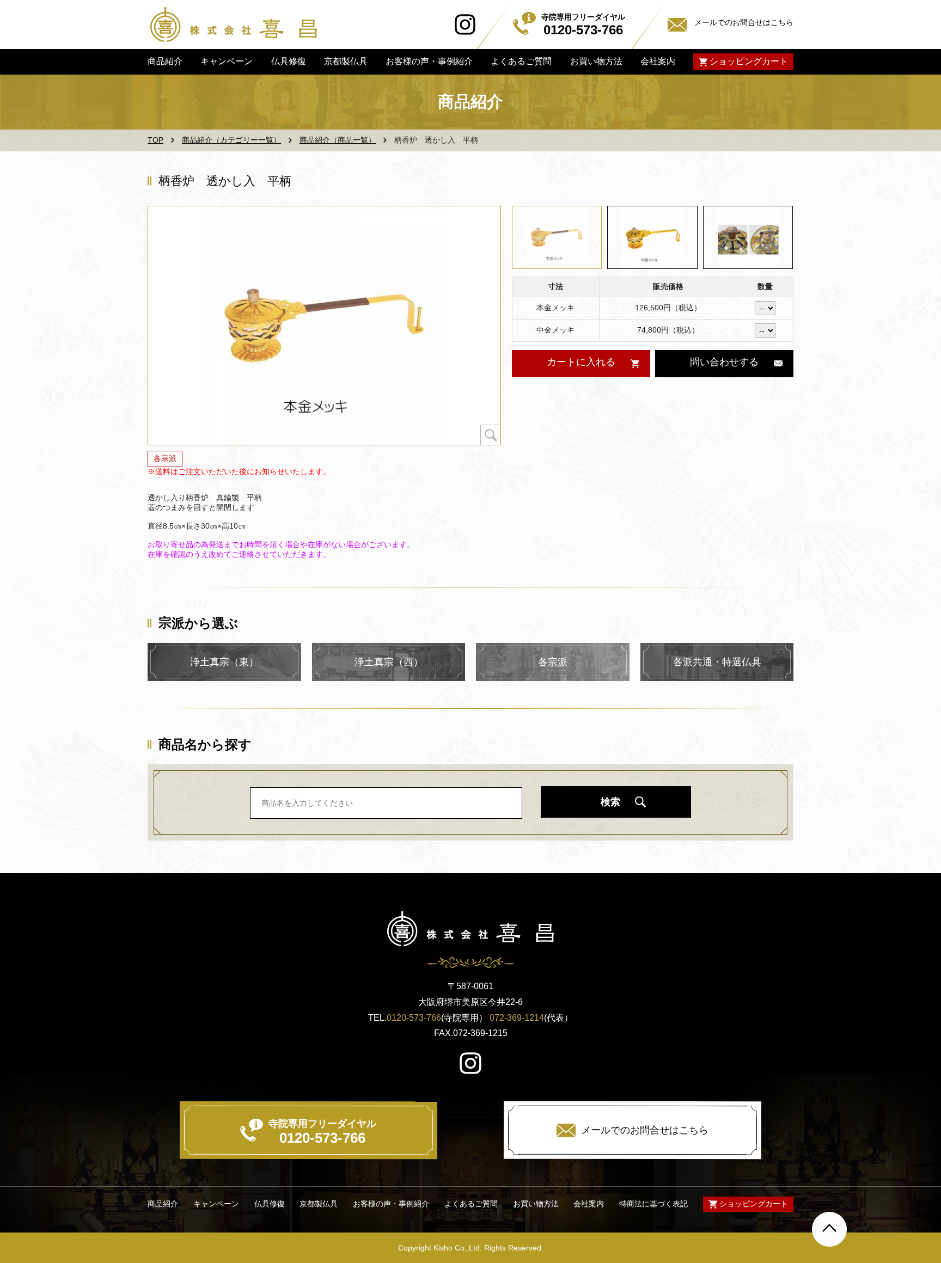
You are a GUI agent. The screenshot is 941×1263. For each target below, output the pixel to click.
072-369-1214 (517, 1017)
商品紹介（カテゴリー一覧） (231, 140)
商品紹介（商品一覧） (338, 140)
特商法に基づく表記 (653, 1204)
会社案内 (657, 61)
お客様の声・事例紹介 (429, 61)
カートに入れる (580, 362)
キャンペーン (226, 61)
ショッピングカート (749, 61)
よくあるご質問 (521, 61)
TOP (155, 140)
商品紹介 (165, 61)
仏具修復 (288, 61)
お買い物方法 (596, 61)
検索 (610, 801)
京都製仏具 (346, 61)
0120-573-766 (414, 1017)
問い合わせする (724, 362)
